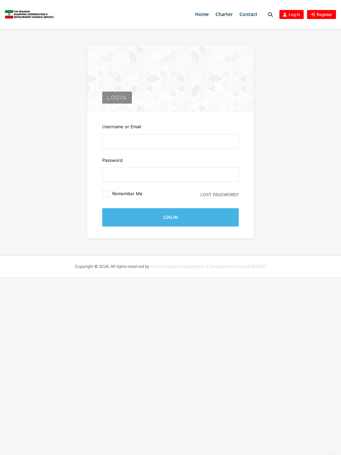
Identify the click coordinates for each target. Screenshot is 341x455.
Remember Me (127, 193)
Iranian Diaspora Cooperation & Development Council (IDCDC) (208, 266)
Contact (248, 14)
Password (112, 160)
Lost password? (219, 194)
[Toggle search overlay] (270, 14)
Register (324, 14)
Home (202, 14)
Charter (224, 14)
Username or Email (121, 126)
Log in (294, 14)
